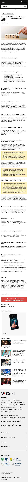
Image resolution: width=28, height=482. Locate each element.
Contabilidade (6, 365)
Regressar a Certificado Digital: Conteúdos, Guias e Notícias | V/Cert (14, 299)
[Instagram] (9, 425)
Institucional (5, 433)
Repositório (9, 477)
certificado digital (7, 13)
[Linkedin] (20, 425)
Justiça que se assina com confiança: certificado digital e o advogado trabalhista (19, 380)
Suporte (4, 442)
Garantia (3, 477)
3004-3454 (23, 405)
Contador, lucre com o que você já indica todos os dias (19, 360)
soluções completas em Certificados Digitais (13, 269)
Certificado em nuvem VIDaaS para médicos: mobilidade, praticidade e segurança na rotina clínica (19, 352)
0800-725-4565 (17, 407)
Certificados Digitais (8, 437)
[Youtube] (16, 425)
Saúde (6, 356)
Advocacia (6, 384)
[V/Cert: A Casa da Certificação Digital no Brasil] (6, 343)
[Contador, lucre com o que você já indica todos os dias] (6, 362)
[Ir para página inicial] (14, 393)
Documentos (5, 446)
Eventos (6, 375)
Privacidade (4, 479)
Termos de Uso (16, 477)
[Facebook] (13, 425)
